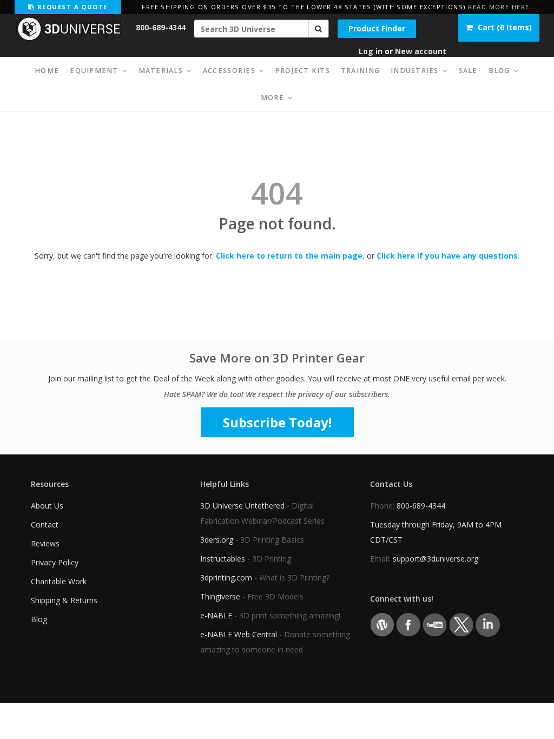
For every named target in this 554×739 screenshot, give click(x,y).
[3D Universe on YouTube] (435, 624)
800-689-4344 (161, 27)
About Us (47, 505)
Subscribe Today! (277, 422)
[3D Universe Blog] (382, 624)
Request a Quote (71, 7)
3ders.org (216, 540)
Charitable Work (59, 581)
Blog (39, 619)
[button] (318, 28)
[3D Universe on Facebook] (408, 624)
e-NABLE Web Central (238, 634)
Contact (44, 524)
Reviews (45, 543)
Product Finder (376, 28)
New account (420, 51)
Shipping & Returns (64, 600)
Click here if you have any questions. (448, 255)
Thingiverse (220, 596)
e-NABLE (216, 615)
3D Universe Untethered (242, 505)
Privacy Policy (54, 562)
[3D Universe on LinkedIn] (488, 624)
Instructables (222, 558)
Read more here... (502, 7)
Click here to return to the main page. (290, 255)
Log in (370, 51)
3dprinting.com (226, 577)
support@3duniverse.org (435, 558)
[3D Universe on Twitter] (461, 624)
